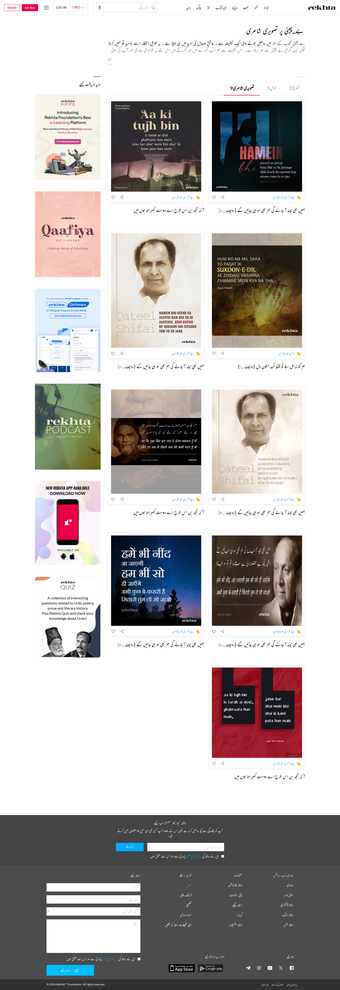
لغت (245, 7)
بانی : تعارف (235, 895)
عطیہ (189, 885)
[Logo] (321, 8)
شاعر (266, 7)
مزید (110, 58)
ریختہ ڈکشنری (287, 905)
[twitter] (280, 967)
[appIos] (181, 968)
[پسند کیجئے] (214, 197)
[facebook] (291, 967)
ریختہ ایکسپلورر (235, 925)
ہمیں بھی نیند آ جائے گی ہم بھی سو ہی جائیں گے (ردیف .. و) (261, 210)
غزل (271, 88)
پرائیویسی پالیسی (194, 856)
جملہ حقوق (265, 984)
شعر (294, 88)
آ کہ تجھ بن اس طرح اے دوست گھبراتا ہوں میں (169, 210)
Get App (30, 7)
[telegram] (248, 967)
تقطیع (189, 905)
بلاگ (198, 7)
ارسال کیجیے (66, 970)
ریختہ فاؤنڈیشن (235, 885)
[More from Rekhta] (46, 7)
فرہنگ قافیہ (186, 895)
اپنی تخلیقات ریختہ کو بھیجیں (178, 925)
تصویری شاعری (242, 88)
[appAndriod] (210, 968)
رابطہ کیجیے (237, 905)
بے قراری (289, 197)
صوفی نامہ (289, 895)
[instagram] (259, 967)
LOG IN (61, 7)
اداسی (292, 353)
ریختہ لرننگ (288, 915)
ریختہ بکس (289, 925)
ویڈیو (234, 7)
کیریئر (239, 915)
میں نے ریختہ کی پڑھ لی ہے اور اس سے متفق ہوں (184, 856)
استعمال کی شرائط (278, 984)
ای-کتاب (221, 7)
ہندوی (290, 885)
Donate (11, 7)
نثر (208, 7)
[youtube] (270, 967)
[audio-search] (99, 7)
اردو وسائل (186, 915)
